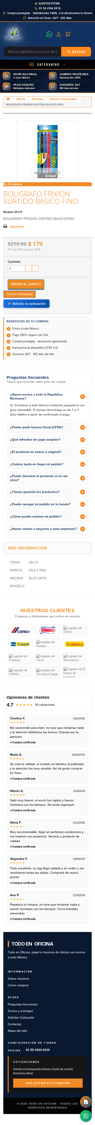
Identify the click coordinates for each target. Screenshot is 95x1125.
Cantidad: (14, 261)
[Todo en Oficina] (24, 34)
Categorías (48, 64)
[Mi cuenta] (58, 34)
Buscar (79, 51)
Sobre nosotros (18, 978)
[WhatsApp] (49, 34)
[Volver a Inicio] (8, 99)
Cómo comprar (18, 985)
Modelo (8, 212)
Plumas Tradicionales (63, 99)
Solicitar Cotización (21, 1017)
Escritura (38, 99)
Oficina (21, 99)
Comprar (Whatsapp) (19, 294)
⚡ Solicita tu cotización (27, 303)
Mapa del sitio (17, 1030)
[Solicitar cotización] (86, 1102)
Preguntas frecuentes (23, 1004)
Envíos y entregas (20, 1011)
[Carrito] (68, 34)
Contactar (14, 1024)
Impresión (17, 226)
